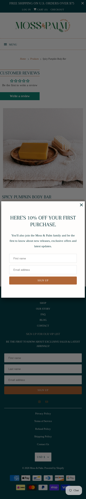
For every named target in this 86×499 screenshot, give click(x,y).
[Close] (79, 207)
